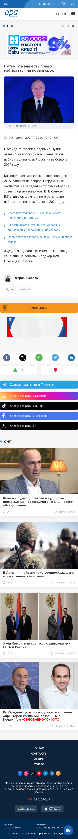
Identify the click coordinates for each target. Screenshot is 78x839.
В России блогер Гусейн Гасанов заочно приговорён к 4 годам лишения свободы (34, 227)
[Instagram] (26, 774)
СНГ (71, 26)
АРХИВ (39, 759)
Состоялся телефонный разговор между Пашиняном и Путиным (34, 215)
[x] (32, 774)
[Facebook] (20, 774)
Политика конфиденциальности (49, 826)
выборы (25, 289)
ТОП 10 (39, 764)
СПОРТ (61, 14)
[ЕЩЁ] (72, 14)
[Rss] (58, 774)
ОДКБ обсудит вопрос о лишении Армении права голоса (40, 239)
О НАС (39, 748)
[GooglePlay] (26, 809)
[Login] (72, 4)
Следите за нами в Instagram (28, 395)
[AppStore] (52, 809)
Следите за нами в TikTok (26, 405)
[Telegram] (45, 774)
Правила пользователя (12, 826)
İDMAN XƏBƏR (39, 307)
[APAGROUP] (39, 799)
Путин (10, 289)
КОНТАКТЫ (39, 753)
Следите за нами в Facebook (28, 415)
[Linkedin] (51, 774)
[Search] (63, 4)
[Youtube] (39, 774)
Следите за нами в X (23, 425)
